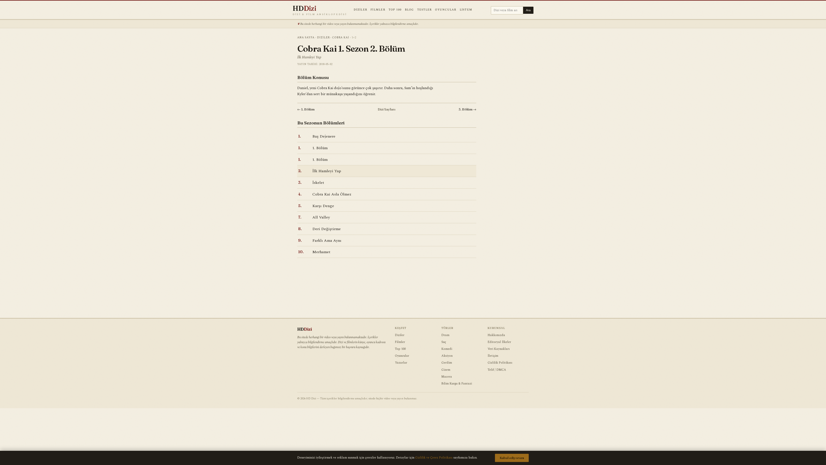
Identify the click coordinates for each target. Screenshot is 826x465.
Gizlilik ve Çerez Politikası (434, 457)
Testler (424, 10)
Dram (445, 335)
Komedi (446, 349)
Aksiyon (447, 355)
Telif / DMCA (497, 369)
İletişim (493, 355)
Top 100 (395, 10)
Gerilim (446, 362)
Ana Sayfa (305, 38)
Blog (409, 10)
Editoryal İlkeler (499, 342)
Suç (443, 342)
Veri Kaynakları (499, 349)
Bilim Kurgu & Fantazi (456, 383)
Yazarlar (401, 362)
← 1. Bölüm (305, 109)
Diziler (360, 10)
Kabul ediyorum (512, 458)
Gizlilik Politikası (500, 362)
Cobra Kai (340, 38)
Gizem (445, 369)
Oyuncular (445, 10)
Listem (466, 10)
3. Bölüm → (467, 109)
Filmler (377, 10)
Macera (446, 376)
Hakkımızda (496, 335)
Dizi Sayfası (386, 109)
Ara (528, 10)
